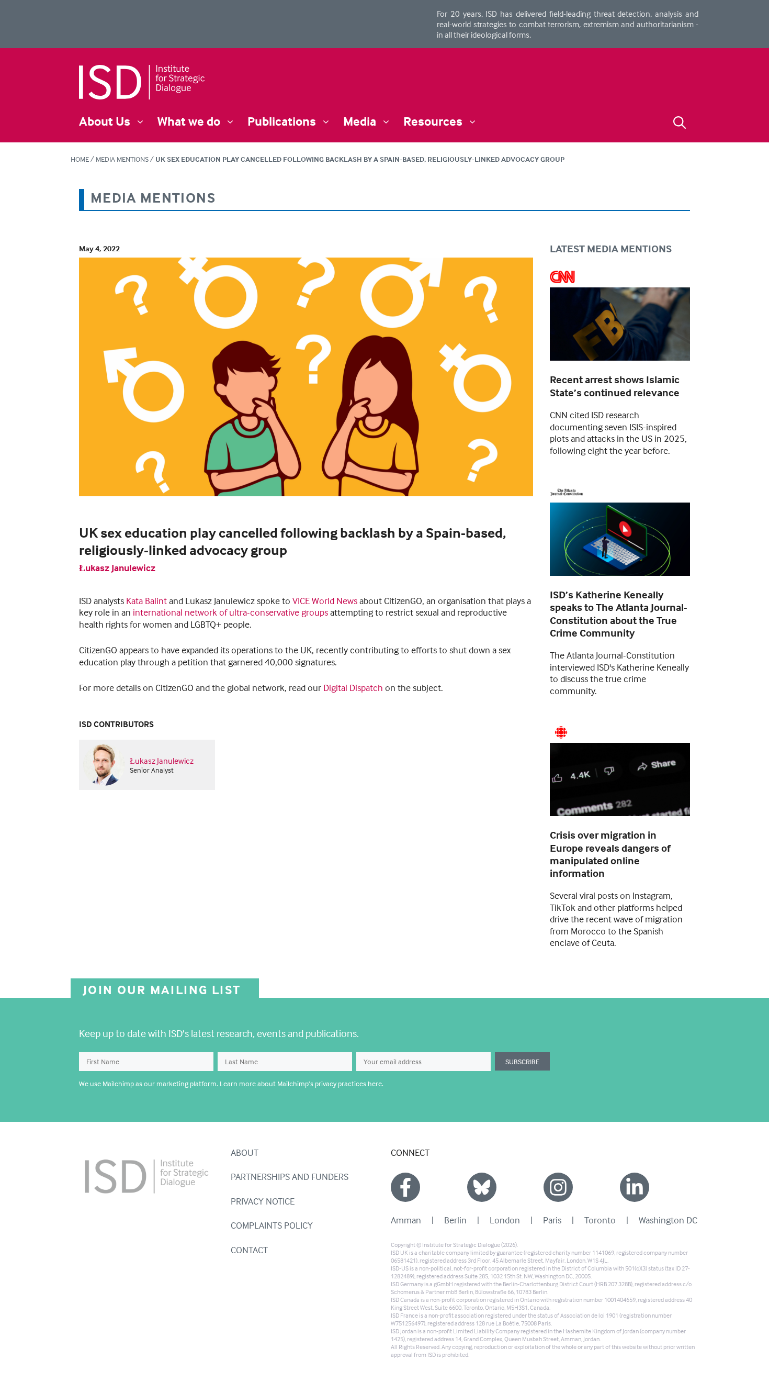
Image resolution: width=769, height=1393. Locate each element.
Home (80, 158)
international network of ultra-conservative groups (230, 612)
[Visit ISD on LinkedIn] (634, 1187)
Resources (432, 121)
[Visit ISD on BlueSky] (481, 1187)
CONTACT (249, 1250)
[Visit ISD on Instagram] (558, 1187)
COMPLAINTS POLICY (272, 1225)
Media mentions (122, 158)
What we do (188, 121)
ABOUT (244, 1152)
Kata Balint (146, 601)
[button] (679, 121)
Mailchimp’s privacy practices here (329, 1083)
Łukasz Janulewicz (117, 568)
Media (359, 121)
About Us (104, 121)
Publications (281, 121)
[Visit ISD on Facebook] (405, 1187)
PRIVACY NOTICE (263, 1201)
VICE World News (324, 601)
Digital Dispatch (353, 688)
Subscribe (522, 1061)
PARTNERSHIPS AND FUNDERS (289, 1177)
